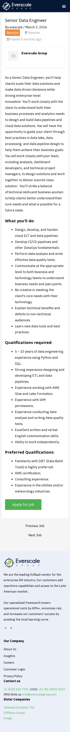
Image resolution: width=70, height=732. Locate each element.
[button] (64, 6)
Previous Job (34, 525)
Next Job (34, 535)
